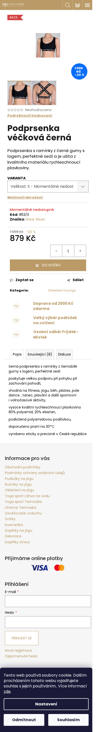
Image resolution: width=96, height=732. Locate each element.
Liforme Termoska (20, 507)
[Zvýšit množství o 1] (80, 251)
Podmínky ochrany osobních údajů (35, 472)
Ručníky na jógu (18, 484)
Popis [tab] (17, 354)
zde (7, 691)
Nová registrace (18, 650)
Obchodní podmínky (22, 467)
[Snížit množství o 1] (56, 251)
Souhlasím (68, 720)
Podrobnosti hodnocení (29, 115)
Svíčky (10, 518)
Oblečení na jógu (62, 290)
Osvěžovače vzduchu (23, 513)
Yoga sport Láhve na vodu (27, 496)
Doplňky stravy (17, 542)
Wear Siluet (35, 219)
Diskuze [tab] (64, 354)
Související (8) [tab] (40, 354)
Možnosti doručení (25, 197)
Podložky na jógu (19, 478)
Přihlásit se (22, 638)
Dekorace (13, 536)
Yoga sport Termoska (23, 501)
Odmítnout (24, 720)
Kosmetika (14, 524)
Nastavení (46, 704)
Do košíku (51, 265)
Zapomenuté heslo (21, 656)
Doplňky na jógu (18, 530)
